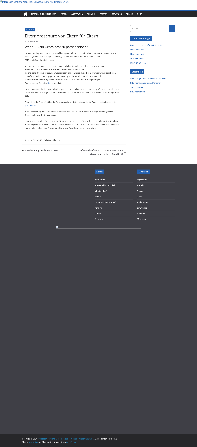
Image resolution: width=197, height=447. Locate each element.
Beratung (117, 14)
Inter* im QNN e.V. (138, 63)
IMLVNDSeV (34, 41)
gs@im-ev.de (30, 105)
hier (48, 83)
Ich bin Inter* (101, 191)
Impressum (142, 179)
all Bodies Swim (137, 58)
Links (139, 196)
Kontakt (140, 185)
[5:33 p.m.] (25, 41)
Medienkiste (142, 202)
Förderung (141, 219)
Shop (139, 14)
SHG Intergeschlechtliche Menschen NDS (148, 78)
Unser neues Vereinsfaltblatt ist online (146, 45)
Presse (129, 14)
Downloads (142, 208)
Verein (64, 14)
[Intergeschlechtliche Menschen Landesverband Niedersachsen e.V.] (34, 1)
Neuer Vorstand (137, 49)
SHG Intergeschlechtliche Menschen (145, 83)
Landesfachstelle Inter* (105, 202)
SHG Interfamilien (137, 91)
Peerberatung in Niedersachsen (41, 150)
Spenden (141, 213)
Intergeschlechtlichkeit (43, 14)
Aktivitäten (77, 14)
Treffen (103, 14)
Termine (91, 14)
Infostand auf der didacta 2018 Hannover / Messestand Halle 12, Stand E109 (101, 152)
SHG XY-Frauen (136, 87)
